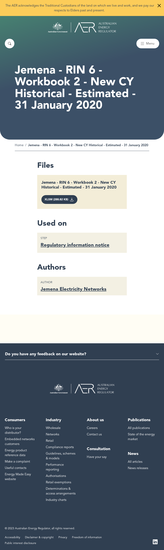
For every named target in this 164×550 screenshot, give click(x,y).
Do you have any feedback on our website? (45, 353)
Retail (50, 441)
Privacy (62, 537)
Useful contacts (15, 468)
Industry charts (56, 500)
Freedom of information (87, 537)
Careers (92, 428)
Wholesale (53, 428)
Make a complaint (17, 462)
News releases (138, 468)
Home (19, 145)
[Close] (159, 5)
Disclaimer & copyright (39, 537)
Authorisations (56, 476)
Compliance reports (60, 447)
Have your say (97, 457)
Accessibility (12, 537)
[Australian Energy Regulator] (82, 27)
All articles (135, 462)
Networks (52, 434)
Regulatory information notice (75, 245)
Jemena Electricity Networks (73, 289)
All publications (139, 428)
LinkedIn (155, 541)
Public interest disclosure (20, 543)
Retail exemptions (58, 482)
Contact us (94, 434)
